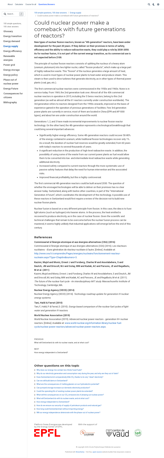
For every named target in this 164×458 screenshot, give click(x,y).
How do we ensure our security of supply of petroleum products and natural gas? (69, 405)
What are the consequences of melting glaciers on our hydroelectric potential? (68, 384)
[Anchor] (53, 237)
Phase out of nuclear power (10, 81)
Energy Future (10, 88)
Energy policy (10, 75)
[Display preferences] (153, 4)
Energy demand (11, 41)
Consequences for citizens (13, 95)
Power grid (9, 64)
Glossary (8, 31)
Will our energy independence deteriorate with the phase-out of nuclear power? (68, 412)
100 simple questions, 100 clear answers (12, 25)
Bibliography (10, 102)
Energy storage (11, 69)
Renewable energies (9, 58)
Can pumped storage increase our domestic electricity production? (63, 388)
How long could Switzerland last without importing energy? (60, 409)
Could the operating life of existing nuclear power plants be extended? (65, 391)
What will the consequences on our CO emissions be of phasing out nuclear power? (70, 395)
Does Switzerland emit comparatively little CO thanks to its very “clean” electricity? (70, 377)
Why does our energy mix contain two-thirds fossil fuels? (59, 370)
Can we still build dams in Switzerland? (52, 381)
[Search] (149, 4)
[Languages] (158, 4)
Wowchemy (80, 452)
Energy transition (12, 36)
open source (97, 452)
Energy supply (10, 46)
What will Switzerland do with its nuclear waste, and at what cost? (61, 343)
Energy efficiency (12, 51)
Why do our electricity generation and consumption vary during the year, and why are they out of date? (78, 373)
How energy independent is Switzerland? (51, 352)
